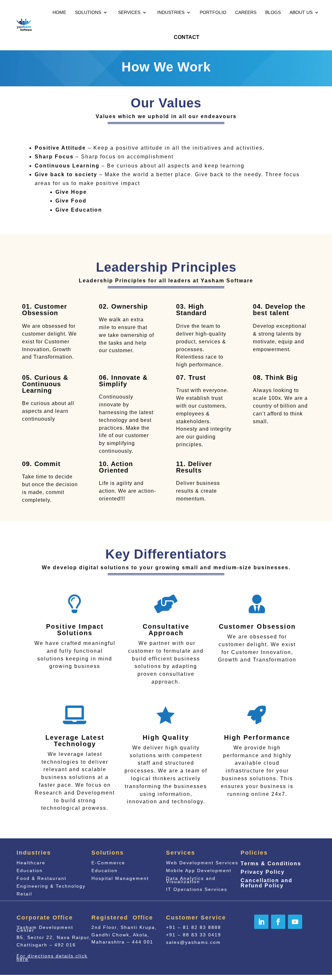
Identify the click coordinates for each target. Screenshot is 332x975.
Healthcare (31, 862)
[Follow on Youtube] (295, 922)
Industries (170, 12)
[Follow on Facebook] (278, 922)
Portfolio (213, 12)
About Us (301, 12)
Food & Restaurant (41, 878)
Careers (245, 12)
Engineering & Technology (51, 886)
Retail (24, 893)
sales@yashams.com (193, 942)
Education (30, 870)
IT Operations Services (196, 889)
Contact (186, 37)
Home (59, 12)
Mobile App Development (198, 870)
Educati (104, 870)
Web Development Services (202, 862)
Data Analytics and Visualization (191, 880)
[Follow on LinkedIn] (261, 922)
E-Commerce (108, 862)
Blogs (273, 12)
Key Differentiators (166, 554)
